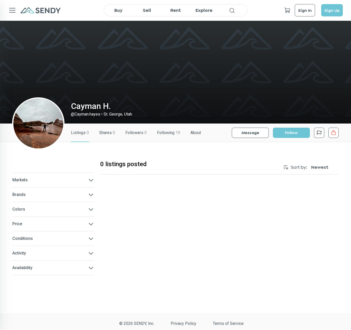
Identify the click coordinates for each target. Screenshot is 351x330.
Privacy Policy (183, 323)
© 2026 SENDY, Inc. (136, 323)
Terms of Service (228, 323)
